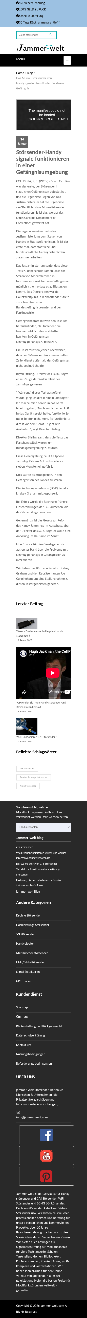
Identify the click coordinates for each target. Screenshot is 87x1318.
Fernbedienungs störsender (33, 777)
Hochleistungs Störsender (32, 925)
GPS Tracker (24, 981)
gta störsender (24, 847)
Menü (20, 59)
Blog (30, 73)
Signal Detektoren (28, 972)
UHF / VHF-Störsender (30, 962)
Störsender (35, 355)
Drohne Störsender (28, 915)
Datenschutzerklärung (30, 1035)
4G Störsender (27, 768)
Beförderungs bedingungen (34, 1063)
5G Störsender (25, 934)
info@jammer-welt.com (32, 1117)
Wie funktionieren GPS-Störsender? (36, 737)
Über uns (22, 1017)
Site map (22, 1007)
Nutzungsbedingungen (30, 1054)
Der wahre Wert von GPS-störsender (36, 863)
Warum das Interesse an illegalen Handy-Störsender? (40, 633)
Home (20, 73)
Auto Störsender (28, 786)
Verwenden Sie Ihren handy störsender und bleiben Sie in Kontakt (41, 705)
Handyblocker (25, 943)
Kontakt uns (23, 1045)
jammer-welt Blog (28, 891)
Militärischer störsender (32, 953)
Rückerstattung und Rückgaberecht (39, 1026)
